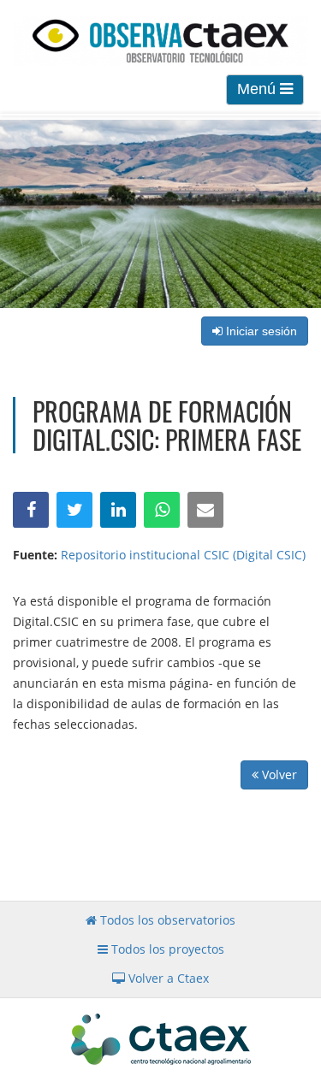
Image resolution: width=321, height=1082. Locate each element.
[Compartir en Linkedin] (118, 510)
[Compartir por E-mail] (205, 510)
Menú (258, 89)
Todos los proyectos (166, 949)
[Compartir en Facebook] (31, 510)
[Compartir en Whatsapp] (162, 510)
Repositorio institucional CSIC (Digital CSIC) (183, 555)
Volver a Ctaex (167, 978)
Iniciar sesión (260, 331)
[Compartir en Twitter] (74, 510)
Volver (278, 774)
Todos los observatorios (166, 920)
